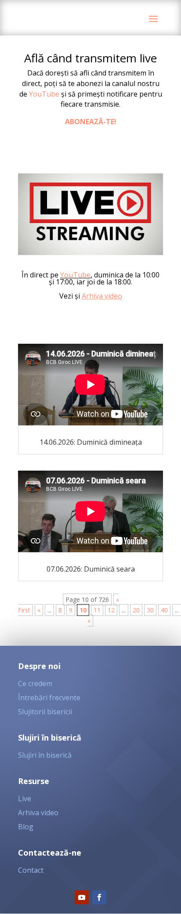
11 (97, 610)
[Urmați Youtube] (82, 897)
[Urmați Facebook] (99, 897)
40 (164, 610)
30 (150, 610)
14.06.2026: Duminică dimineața (91, 442)
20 (136, 610)
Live (24, 798)
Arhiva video (102, 296)
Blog (25, 826)
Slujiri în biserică (45, 755)
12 (111, 610)
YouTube (44, 94)
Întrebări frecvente (49, 697)
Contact (30, 870)
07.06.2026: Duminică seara (91, 569)
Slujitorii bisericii (45, 711)
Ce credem (35, 683)
